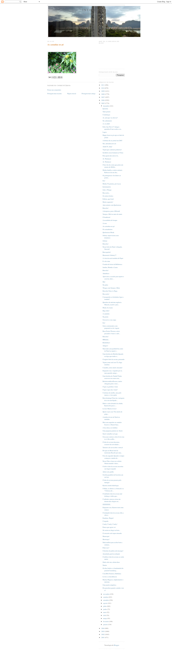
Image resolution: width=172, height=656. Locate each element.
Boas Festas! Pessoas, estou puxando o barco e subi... (111, 332)
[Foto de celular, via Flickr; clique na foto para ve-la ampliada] (62, 73)
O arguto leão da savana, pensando (113, 359)
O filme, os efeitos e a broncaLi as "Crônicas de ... (113, 489)
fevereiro (106, 621)
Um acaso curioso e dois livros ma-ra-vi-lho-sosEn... (113, 438)
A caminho (106, 314)
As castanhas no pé (109, 226)
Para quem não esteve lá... (111, 156)
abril (104, 615)
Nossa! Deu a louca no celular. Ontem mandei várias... (112, 462)
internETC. (94, 10)
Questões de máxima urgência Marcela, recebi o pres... (112, 303)
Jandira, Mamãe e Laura (110, 267)
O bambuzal (106, 217)
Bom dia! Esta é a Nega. (110, 291)
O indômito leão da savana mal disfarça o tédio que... (112, 495)
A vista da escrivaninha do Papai (113, 258)
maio (105, 612)
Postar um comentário (54, 90)
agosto (105, 603)
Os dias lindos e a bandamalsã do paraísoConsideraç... (113, 569)
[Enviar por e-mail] (52, 77)
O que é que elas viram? (110, 390)
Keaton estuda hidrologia (111, 485)
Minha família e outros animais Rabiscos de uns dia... (112, 171)
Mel (104, 282)
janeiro (105, 624)
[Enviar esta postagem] (49, 77)
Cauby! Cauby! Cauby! (110, 524)
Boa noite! (106, 294)
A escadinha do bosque (110, 220)
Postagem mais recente (54, 93)
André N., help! (107, 147)
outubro (106, 597)
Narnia (105, 565)
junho (105, 609)
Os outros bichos (108, 196)
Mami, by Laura (108, 308)
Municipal (106, 536)
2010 (103, 88)
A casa (105, 223)
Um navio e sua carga (109, 320)
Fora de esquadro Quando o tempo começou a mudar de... (113, 457)
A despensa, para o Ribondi (111, 211)
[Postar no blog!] (55, 77)
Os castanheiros (107, 229)
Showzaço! (106, 539)
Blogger (116, 645)
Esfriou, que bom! (108, 199)
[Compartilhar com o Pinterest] (61, 77)
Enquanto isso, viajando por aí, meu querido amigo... (112, 372)
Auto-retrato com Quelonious (112, 205)
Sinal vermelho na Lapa (110, 434)
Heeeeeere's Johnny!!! (109, 255)
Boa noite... (106, 193)
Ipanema (105, 109)
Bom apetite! (107, 252)
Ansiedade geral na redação (111, 554)
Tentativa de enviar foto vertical (113, 447)
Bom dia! (105, 208)
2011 (103, 85)
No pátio (105, 285)
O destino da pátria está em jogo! (113, 551)
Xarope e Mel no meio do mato (112, 214)
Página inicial (71, 93)
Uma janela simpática (109, 585)
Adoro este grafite (108, 472)
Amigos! (105, 346)
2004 (103, 628)
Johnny (105, 241)
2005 (103, 103)
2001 (103, 637)
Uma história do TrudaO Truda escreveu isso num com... (112, 377)
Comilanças (106, 115)
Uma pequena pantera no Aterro (113, 431)
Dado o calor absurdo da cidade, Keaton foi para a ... (113, 404)
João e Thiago (107, 190)
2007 (103, 97)
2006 (103, 100)
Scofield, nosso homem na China (113, 153)
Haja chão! (106, 311)
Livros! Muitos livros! (110, 409)
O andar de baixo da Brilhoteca (112, 264)
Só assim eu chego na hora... (111, 530)
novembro (106, 594)
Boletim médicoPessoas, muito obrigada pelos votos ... (112, 382)
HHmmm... (106, 340)
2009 (103, 91)
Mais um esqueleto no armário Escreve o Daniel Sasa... (112, 423)
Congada (105, 521)
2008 (103, 94)
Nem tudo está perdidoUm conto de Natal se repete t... (113, 350)
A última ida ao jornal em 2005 (112, 140)
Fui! (104, 181)
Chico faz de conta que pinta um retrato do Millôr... (113, 166)
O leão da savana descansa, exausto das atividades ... (111, 443)
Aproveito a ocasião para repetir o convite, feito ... (113, 277)
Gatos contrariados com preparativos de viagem (111, 327)
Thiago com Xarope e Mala (111, 288)
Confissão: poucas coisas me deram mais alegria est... (112, 500)
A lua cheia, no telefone (110, 428)
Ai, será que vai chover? (110, 118)
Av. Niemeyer (107, 159)
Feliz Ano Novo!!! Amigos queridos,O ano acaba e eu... (112, 128)
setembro (106, 600)
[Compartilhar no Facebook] (59, 77)
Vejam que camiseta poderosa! (112, 150)
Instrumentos (107, 187)
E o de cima (106, 261)
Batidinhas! (106, 343)
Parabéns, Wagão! (108, 518)
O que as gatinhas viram (110, 387)
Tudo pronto (106, 112)
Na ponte (105, 317)
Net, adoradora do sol (109, 143)
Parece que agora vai (109, 527)
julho (105, 606)
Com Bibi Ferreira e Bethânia (112, 574)
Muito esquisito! (108, 202)
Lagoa (105, 132)
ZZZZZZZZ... (107, 504)
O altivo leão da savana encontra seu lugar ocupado (113, 467)
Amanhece (106, 273)
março (105, 618)
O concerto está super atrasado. (112, 533)
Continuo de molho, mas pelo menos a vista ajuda (112, 394)
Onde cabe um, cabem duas (111, 562)
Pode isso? (106, 548)
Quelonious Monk (108, 232)
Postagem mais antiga (88, 93)
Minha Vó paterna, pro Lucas (112, 184)
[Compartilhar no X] (57, 77)
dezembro (106, 106)
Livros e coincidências (110, 577)
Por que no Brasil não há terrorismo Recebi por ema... (112, 451)
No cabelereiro (107, 121)
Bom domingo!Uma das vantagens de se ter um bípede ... (113, 399)
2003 (103, 631)
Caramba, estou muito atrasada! (112, 368)
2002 (103, 634)
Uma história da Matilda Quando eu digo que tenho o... (113, 355)
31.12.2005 (106, 124)
